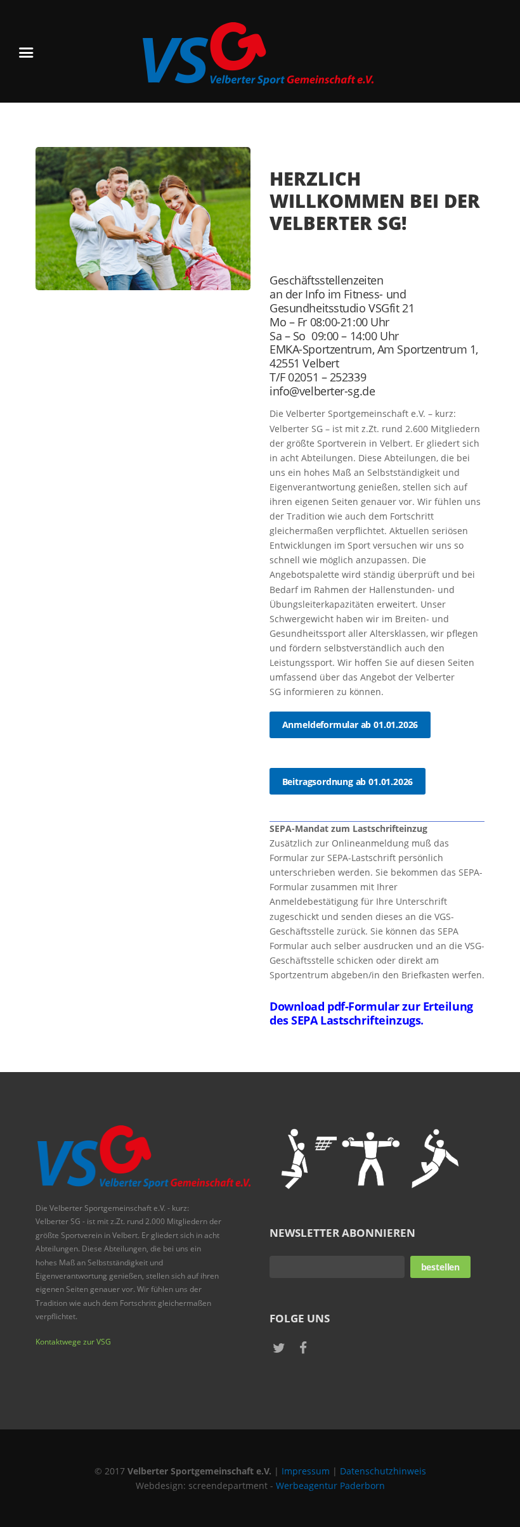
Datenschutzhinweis (383, 1471)
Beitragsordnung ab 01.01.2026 (347, 782)
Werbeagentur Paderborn (330, 1485)
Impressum (306, 1471)
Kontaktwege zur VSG (73, 1341)
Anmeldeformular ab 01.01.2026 (350, 725)
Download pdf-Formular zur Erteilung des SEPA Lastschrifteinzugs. (371, 1013)
